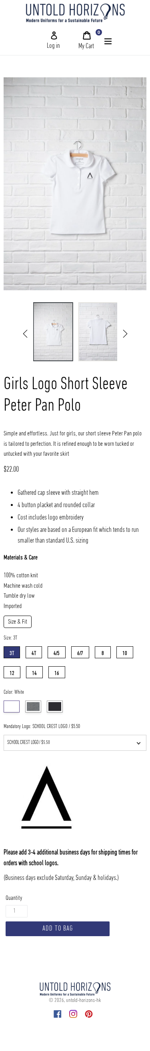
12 (12, 671)
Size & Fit (17, 622)
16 (56, 671)
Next (125, 333)
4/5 (57, 651)
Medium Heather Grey (33, 706)
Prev (25, 333)
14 (34, 671)
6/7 (80, 651)
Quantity (14, 898)
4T (34, 651)
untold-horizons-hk (83, 1000)
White (12, 706)
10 (124, 651)
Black (55, 706)
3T (12, 651)
